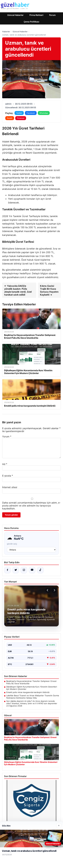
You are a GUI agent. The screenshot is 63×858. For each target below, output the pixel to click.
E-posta (7, 475)
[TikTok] (40, 570)
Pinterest (20, 118)
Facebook (31, 113)
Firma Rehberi (36, 15)
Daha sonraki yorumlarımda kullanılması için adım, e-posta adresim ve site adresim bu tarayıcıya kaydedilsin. (31, 505)
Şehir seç (12, 544)
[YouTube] (32, 570)
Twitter (19, 113)
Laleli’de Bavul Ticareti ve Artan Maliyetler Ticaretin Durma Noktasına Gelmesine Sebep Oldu (32, 696)
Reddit (9, 118)
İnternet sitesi (9, 487)
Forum (52, 15)
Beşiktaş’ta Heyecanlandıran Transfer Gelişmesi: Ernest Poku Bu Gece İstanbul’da (31, 682)
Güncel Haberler (15, 15)
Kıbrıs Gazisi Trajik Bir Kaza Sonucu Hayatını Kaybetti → (49, 290)
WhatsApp (44, 113)
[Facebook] (7, 570)
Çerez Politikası (31, 21)
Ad (4, 464)
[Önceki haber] (47, 590)
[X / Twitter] (15, 570)
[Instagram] (24, 570)
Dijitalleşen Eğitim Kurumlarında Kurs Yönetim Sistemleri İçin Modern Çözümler (31, 688)
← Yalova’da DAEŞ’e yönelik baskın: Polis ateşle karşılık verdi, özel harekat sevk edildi (18, 290)
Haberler (6, 31)
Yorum (6, 436)
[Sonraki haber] (54, 590)
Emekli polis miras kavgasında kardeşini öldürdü (28, 692)
